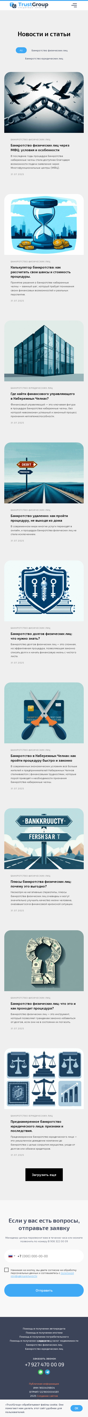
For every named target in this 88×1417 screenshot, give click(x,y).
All (21, 50)
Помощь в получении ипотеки (44, 1332)
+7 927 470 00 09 (44, 1364)
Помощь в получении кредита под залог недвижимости (44, 1340)
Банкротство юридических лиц (44, 58)
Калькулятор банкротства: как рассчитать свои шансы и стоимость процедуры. (41, 271)
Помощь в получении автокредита (44, 1328)
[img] (74, 5)
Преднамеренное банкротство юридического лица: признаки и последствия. (37, 1126)
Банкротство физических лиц (49, 50)
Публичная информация (44, 1383)
